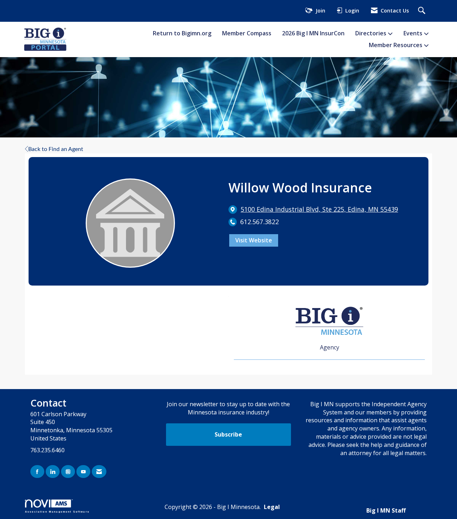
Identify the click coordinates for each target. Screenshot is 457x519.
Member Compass (246, 33)
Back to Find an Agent (55, 149)
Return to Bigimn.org (182, 33)
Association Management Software (57, 511)
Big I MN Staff (386, 510)
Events (413, 33)
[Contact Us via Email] (99, 471)
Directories (371, 33)
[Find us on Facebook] (37, 471)
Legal (272, 507)
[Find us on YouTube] (83, 471)
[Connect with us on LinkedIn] (53, 471)
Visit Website (253, 240)
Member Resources (396, 45)
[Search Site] (422, 10)
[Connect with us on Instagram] (68, 471)
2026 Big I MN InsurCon (313, 33)
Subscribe (228, 434)
